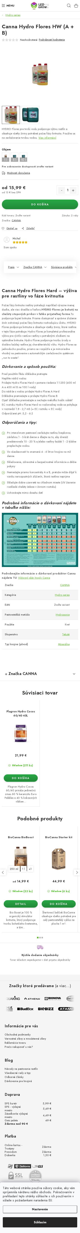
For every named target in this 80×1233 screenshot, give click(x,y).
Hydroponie (63, 614)
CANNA (16, 220)
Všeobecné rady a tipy (18, 1073)
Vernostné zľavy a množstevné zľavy (25, 1038)
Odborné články (14, 1077)
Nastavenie (40, 1209)
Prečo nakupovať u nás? (19, 1047)
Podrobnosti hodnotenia (52, 39)
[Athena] (32, 998)
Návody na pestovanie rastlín (21, 1069)
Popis (11, 267)
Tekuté (66, 634)
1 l (23, 869)
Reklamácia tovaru (15, 1042)
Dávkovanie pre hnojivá (18, 1081)
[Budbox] (27, 1009)
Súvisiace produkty (62, 267)
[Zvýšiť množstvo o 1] (73, 190)
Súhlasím (40, 1222)
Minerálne (64, 644)
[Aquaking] (11, 998)
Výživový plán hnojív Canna (34, 578)
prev (3, 872)
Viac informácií (47, 138)
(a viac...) (63, 986)
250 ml (14, 869)
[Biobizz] (48, 1009)
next (77, 872)
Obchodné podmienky (18, 1034)
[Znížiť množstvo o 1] (61, 190)
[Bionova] (52, 998)
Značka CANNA (32, 267)
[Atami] (68, 1009)
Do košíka (40, 204)
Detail (20, 904)
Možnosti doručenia (18, 173)
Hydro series (62, 595)
